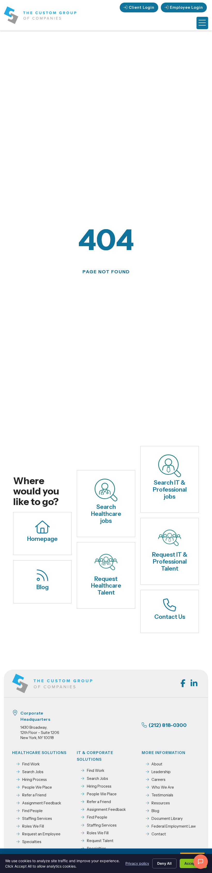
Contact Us (169, 616)
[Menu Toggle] (202, 23)
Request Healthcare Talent (106, 585)
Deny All (164, 863)
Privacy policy (137, 863)
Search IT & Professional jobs (170, 489)
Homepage (42, 538)
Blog (42, 587)
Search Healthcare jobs (106, 513)
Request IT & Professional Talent (169, 561)
